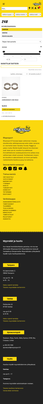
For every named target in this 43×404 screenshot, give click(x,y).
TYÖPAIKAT (6, 183)
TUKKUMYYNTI (7, 188)
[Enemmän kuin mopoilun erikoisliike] (35, 3)
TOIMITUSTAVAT (8, 214)
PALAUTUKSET (7, 217)
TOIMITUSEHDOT (8, 204)
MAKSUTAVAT (7, 212)
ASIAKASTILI (7, 219)
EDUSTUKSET (7, 194)
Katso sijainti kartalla (10, 285)
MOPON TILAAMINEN (9, 210)
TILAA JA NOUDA (8, 208)
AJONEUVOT (7, 190)
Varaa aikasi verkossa (10, 390)
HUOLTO (5, 185)
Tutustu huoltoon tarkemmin (13, 388)
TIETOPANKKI (7, 192)
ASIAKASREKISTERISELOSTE (11, 202)
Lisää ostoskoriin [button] (8, 109)
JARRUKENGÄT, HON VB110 (10, 100)
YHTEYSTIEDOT (8, 179)
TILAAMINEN (7, 206)
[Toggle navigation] (4, 4)
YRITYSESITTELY (8, 177)
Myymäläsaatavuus (9, 116)
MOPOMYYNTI (7, 181)
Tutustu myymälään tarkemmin (14, 287)
